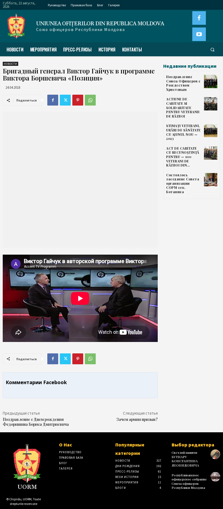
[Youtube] (199, 34)
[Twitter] (65, 100)
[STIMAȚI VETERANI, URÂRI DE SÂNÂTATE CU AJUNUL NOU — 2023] (210, 130)
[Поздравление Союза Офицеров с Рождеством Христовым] (210, 81)
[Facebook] (199, 18)
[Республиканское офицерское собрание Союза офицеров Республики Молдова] (215, 477)
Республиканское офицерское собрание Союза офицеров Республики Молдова (189, 481)
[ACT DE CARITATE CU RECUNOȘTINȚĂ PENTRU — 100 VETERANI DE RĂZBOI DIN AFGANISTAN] (210, 153)
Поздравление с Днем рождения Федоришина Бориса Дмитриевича (36, 422)
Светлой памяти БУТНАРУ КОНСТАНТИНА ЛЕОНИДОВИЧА (185, 458)
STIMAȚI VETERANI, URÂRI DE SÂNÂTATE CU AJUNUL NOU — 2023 (183, 132)
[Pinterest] (77, 100)
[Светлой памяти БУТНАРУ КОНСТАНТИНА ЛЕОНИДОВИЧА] (215, 454)
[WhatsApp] (90, 100)
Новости (10, 64)
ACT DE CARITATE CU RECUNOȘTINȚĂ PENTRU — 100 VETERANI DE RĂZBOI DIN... (182, 156)
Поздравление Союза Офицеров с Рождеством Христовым (183, 83)
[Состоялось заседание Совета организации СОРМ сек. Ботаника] (210, 179)
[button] (212, 49)
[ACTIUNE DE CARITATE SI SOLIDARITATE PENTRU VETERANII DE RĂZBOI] (210, 103)
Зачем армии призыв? (137, 419)
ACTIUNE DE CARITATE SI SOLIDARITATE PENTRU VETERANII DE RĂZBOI (182, 107)
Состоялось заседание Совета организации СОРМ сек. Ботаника (182, 183)
